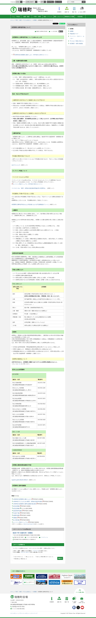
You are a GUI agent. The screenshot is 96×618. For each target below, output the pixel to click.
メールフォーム (44, 537)
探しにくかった (29, 556)
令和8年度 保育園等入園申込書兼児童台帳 (24, 503)
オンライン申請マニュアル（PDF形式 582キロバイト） (28, 184)
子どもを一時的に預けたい (77, 41)
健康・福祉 (26, 16)
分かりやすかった (18, 556)
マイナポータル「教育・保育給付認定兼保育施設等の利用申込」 (29, 188)
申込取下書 (16, 513)
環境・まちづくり (58, 16)
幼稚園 (71, 31)
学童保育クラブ (74, 33)
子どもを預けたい (27, 20)
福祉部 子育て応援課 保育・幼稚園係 (23, 533)
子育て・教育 (37, 16)
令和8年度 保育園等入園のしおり (22, 499)
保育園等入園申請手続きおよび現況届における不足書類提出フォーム (30, 204)
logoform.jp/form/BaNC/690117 (20, 480)
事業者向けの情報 (69, 16)
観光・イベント (48, 16)
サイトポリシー (14, 613)
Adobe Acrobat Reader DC (28, 524)
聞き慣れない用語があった (20, 558)
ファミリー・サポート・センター (77, 37)
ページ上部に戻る (80, 592)
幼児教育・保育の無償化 (76, 43)
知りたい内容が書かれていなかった (45, 556)
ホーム (12, 20)
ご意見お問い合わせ (82, 602)
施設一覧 (74, 12)
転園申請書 (16, 515)
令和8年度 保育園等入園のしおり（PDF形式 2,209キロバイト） (31, 54)
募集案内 (22, 571)
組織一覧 (67, 12)
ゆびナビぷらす (16, 165)
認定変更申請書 (17, 510)
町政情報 (80, 16)
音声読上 (51, 1)
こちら (19, 363)
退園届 (15, 517)
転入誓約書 (16, 520)
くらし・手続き (16, 16)
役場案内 (59, 12)
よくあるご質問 (81, 12)
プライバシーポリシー (25, 552)
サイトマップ (34, 613)
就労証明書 (16, 506)
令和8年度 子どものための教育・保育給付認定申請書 (27, 501)
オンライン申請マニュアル (20, 522)
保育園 (34, 20)
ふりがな (59, 1)
